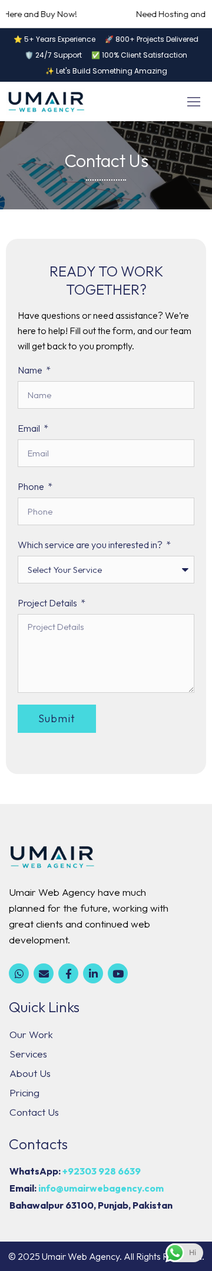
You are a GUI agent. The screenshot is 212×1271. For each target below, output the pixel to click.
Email (30, 428)
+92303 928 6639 (101, 1171)
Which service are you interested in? (91, 545)
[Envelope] (44, 973)
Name (31, 370)
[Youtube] (118, 973)
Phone (32, 486)
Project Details (48, 603)
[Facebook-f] (68, 973)
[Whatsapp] (19, 973)
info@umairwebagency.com (101, 1188)
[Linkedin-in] (93, 973)
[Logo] (45, 101)
